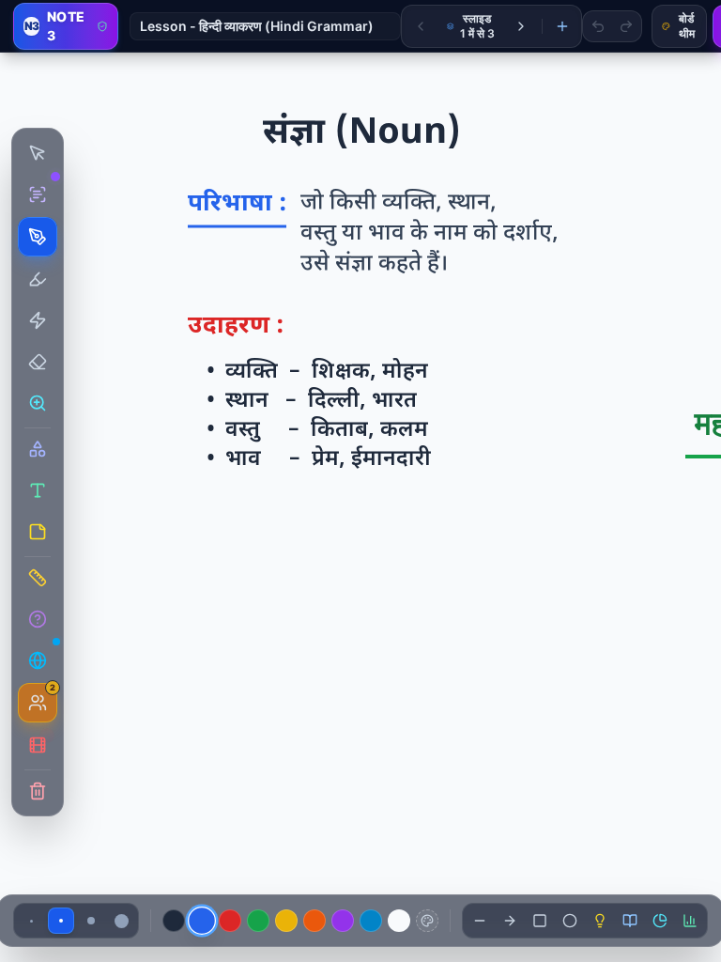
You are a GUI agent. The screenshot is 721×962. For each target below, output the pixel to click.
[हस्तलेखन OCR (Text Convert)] (37, 194)
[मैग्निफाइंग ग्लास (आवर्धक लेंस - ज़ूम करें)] (37, 403)
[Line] (480, 921)
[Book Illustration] (630, 921)
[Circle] (570, 921)
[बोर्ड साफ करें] (37, 791)
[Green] (258, 920)
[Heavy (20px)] (121, 921)
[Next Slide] (521, 26)
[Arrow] (510, 921)
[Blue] (202, 921)
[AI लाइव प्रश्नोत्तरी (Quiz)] (37, 619)
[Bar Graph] (690, 921)
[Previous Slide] (420, 26)
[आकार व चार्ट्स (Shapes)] (37, 449)
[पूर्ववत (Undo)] (598, 26)
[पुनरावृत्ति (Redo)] (626, 26)
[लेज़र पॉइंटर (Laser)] (37, 320)
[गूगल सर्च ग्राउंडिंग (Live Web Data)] (37, 660)
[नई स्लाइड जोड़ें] (562, 26)
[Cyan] (371, 920)
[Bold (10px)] (91, 921)
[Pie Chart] (660, 921)
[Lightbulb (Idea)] (600, 921)
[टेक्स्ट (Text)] (37, 490)
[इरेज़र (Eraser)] (37, 361)
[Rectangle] (540, 921)
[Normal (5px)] (61, 921)
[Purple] (342, 920)
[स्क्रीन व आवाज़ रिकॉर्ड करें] (37, 745)
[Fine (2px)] (31, 921)
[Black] (173, 920)
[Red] (230, 920)
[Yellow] (286, 920)
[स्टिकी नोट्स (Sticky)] (37, 532)
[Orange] (314, 920)
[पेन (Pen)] (37, 236)
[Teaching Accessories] (37, 578)
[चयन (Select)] (37, 153)
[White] (399, 920)
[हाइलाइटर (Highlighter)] (37, 279)
